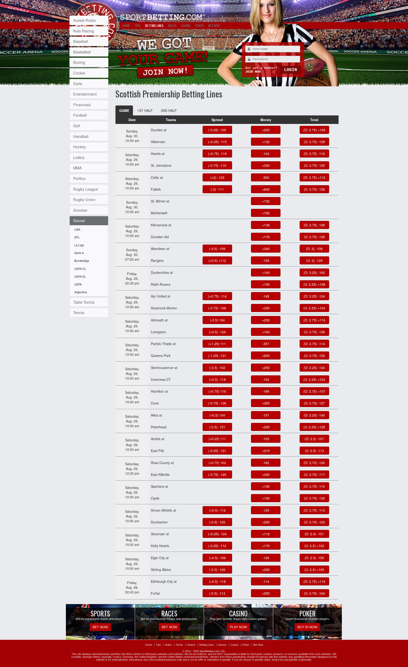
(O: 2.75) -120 (314, 462)
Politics (79, 178)
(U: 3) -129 (314, 260)
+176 (266, 236)
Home (148, 644)
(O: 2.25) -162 (314, 272)
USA (77, 229)
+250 (266, 367)
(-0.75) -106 (217, 308)
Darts (77, 83)
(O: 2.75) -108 (314, 225)
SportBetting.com (209, 651)
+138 (266, 225)
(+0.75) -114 (217, 296)
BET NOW (214, 25)
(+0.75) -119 (217, 153)
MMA (77, 168)
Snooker (80, 210)
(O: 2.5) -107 (314, 438)
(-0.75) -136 (217, 403)
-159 (265, 260)
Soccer (79, 220)
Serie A (79, 253)
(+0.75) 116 (217, 391)
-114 (265, 581)
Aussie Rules (84, 20)
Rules (168, 644)
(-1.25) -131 (217, 355)
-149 (265, 296)
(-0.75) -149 (217, 474)
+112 (266, 533)
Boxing (79, 62)
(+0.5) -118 (217, 379)
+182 (266, 213)
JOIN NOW (252, 72)
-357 (265, 343)
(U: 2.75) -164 (314, 593)
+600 (266, 355)
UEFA (78, 284)
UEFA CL (80, 269)
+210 (266, 450)
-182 (265, 462)
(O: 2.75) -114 (314, 343)
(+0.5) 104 (217, 415)
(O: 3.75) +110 (314, 177)
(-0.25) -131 (217, 450)
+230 (266, 320)
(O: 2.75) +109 (314, 129)
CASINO (186, 25)
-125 (265, 510)
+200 (266, 129)
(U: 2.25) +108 (314, 284)
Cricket (79, 73)
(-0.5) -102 (217, 367)
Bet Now (258, 644)
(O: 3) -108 (314, 248)
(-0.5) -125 (217, 522)
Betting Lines (206, 644)
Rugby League (85, 189)
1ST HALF (145, 110)
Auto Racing (83, 31)
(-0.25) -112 (217, 545)
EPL (77, 237)
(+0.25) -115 (217, 141)
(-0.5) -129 (217, 569)
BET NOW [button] (100, 627)
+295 (266, 427)
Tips (158, 644)
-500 (265, 177)
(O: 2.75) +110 (314, 581)
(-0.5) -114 (217, 593)
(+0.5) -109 (217, 557)
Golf (76, 125)
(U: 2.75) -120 (314, 165)
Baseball (80, 41)
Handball (81, 136)
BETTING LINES (154, 25)
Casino (234, 644)
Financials (82, 104)
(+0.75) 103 (217, 462)
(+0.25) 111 (217, 438)
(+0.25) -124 (217, 533)
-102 (265, 379)
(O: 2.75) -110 (314, 486)
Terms (179, 644)
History (191, 644)
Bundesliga (81, 261)
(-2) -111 (217, 189)
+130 (266, 486)
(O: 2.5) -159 (314, 557)
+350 (266, 403)
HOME (126, 25)
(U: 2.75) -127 (314, 403)
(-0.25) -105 (217, 129)
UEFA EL (80, 276)
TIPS (137, 25)
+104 (266, 331)
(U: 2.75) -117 (314, 474)
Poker (245, 644)
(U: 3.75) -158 (314, 189)
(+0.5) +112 (217, 260)
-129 (265, 557)
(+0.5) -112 (217, 510)
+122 (266, 141)
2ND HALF (169, 110)
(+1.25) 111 (217, 343)
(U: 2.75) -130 (314, 498)
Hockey (79, 146)
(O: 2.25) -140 (314, 415)
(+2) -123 (217, 177)
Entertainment (85, 94)
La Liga (79, 245)
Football (80, 115)
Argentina (80, 292)
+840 (266, 189)
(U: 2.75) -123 (314, 522)
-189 (265, 391)
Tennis (78, 312)
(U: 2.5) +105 (314, 569)
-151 (265, 415)
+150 (266, 284)
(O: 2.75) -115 (314, 510)
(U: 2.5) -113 (314, 450)
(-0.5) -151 (217, 427)
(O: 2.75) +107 (314, 391)
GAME (124, 110)
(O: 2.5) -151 (314, 533)
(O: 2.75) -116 (314, 153)
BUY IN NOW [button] (307, 627)
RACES (172, 25)
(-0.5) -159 (217, 248)
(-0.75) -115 (217, 165)
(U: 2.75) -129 (314, 141)
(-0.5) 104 (217, 320)
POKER (199, 25)
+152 (266, 201)
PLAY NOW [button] (238, 627)
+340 (266, 248)
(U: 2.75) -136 (314, 331)
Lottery (79, 157)
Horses (222, 644)
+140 (266, 272)
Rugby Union (84, 199)
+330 (266, 165)
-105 (265, 438)
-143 (265, 153)
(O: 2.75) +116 (314, 320)
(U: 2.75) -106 (314, 355)
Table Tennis (83, 302)
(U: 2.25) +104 (314, 308)
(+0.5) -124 (217, 331)
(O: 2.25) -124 (314, 296)
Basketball (82, 52)
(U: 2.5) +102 (314, 545)
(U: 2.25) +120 (314, 427)
